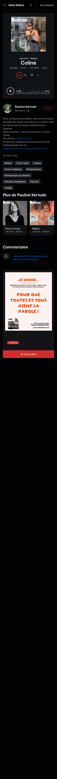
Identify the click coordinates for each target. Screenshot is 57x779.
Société (13, 67)
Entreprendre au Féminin (17, 175)
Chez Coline (22, 163)
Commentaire (15, 247)
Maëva (36, 228)
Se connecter (47, 5)
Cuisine (37, 163)
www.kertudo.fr (24, 138)
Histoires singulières (15, 181)
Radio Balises (16, 5)
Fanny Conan (12, 228)
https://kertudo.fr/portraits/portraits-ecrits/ (25, 148)
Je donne (13, 342)
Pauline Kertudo (25, 106)
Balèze (8, 163)
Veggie (8, 187)
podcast (34, 181)
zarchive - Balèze (28, 58)
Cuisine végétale (13, 169)
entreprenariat (33, 169)
